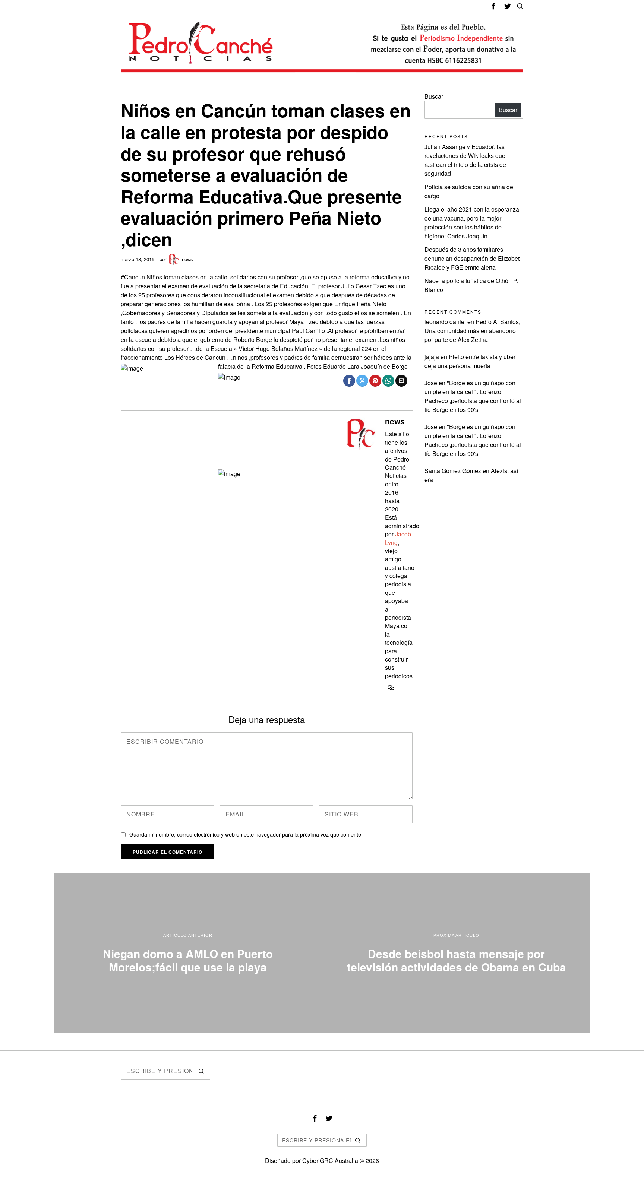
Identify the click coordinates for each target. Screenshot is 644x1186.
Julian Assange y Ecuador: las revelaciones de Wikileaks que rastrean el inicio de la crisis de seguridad (465, 160)
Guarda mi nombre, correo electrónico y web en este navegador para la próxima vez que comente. (246, 834)
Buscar (433, 96)
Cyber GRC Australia (330, 1160)
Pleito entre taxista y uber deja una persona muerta (469, 361)
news (187, 259)
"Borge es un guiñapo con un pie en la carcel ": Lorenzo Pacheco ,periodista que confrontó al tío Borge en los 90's (472, 396)
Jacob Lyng (398, 538)
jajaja (431, 356)
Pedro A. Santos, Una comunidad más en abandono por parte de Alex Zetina (472, 330)
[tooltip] (493, 6)
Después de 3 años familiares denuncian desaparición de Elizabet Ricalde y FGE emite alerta (472, 258)
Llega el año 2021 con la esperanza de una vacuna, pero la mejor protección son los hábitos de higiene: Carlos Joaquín (471, 222)
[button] (201, 1071)
